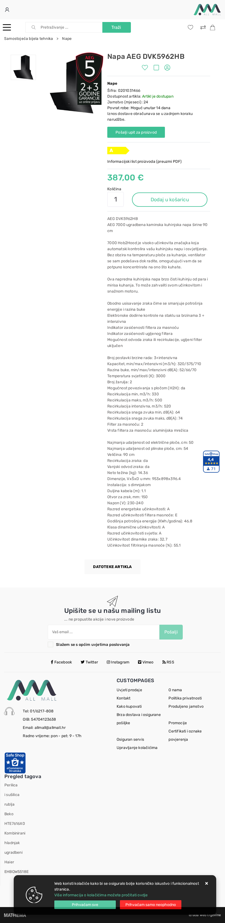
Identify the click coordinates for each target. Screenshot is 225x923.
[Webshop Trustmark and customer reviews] (15, 762)
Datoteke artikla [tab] (112, 566)
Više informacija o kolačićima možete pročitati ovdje (101, 895)
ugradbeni (13, 852)
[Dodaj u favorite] (146, 68)
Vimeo (148, 662)
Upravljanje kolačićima (137, 747)
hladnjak (12, 843)
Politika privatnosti (185, 698)
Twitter (91, 662)
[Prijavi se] (7, 9)
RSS (170, 662)
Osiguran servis (130, 739)
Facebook (62, 662)
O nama (175, 690)
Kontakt (123, 698)
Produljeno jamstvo (186, 706)
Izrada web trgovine (205, 915)
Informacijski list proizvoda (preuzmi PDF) (144, 161)
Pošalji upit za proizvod (136, 132)
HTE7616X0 (14, 823)
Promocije (177, 723)
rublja (9, 804)
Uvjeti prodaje (129, 690)
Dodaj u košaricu (170, 200)
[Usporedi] (158, 68)
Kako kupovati (129, 706)
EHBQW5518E (16, 871)
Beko (8, 814)
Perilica (11, 785)
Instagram (119, 662)
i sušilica (11, 794)
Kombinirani (14, 833)
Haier (9, 862)
